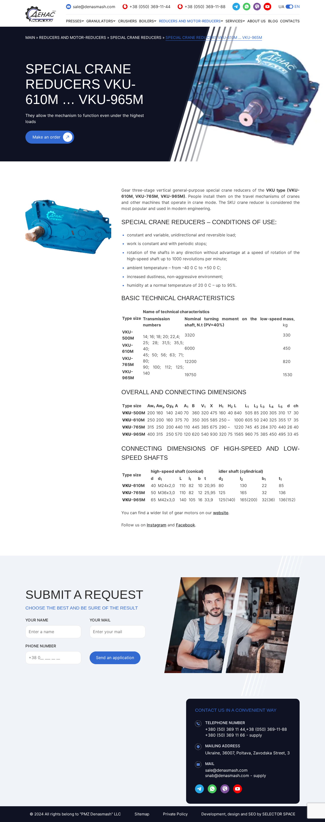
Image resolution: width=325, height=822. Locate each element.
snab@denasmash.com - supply (235, 775)
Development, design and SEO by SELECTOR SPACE (248, 814)
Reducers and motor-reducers (190, 21)
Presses (74, 21)
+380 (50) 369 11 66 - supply (233, 735)
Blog (273, 21)
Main (30, 37)
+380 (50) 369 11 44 (225, 729)
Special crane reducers (135, 37)
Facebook (185, 524)
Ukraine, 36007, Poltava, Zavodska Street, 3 (247, 752)
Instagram (156, 524)
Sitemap (142, 814)
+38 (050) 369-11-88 (205, 6)
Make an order (46, 137)
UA (281, 6)
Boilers (146, 21)
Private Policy (175, 814)
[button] (289, 7)
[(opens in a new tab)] (236, 6)
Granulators (99, 21)
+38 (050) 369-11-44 (149, 6)
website (220, 512)
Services (233, 21)
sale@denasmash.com (94, 6)
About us (256, 21)
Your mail (100, 620)
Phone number (40, 646)
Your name (36, 620)
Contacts (290, 21)
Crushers (127, 21)
